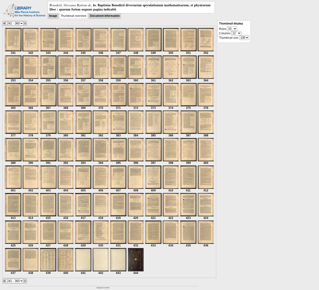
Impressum (103, 287)
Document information (105, 15)
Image (53, 15)
